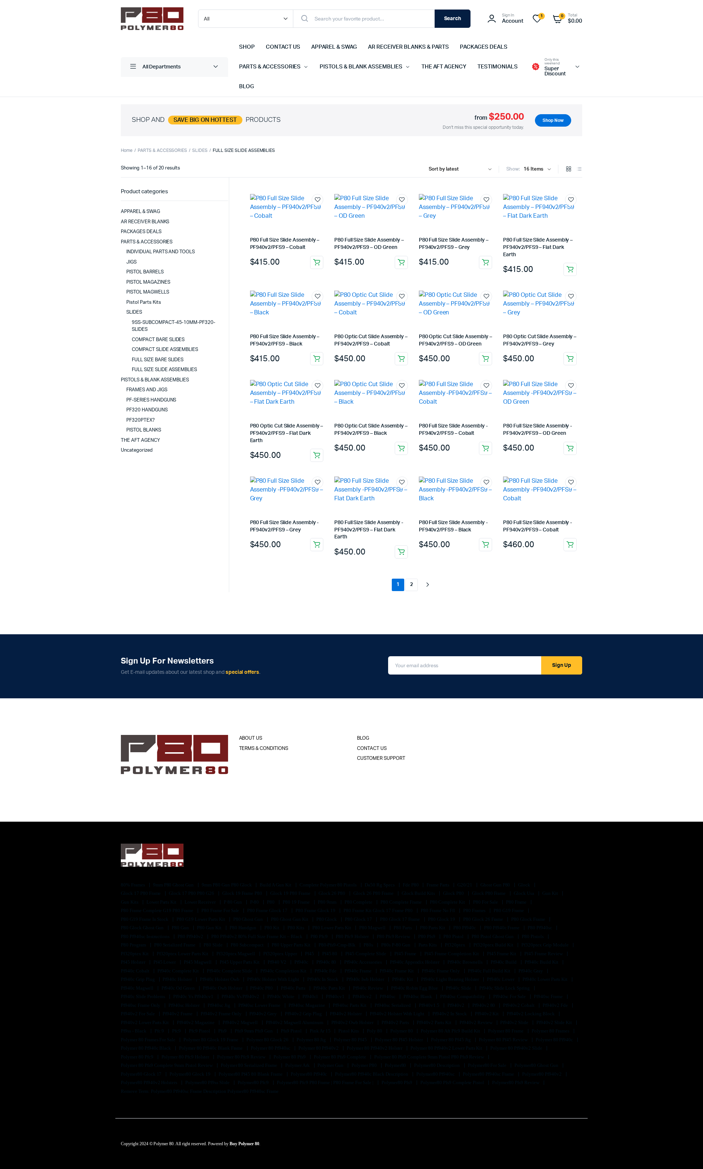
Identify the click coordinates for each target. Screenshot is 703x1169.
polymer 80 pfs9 (290, 1057)
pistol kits (349, 1031)
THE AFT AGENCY (444, 67)
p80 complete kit (448, 902)
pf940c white (281, 996)
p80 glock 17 (359, 919)
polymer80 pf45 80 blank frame (251, 1074)
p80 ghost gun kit (290, 919)
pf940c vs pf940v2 (241, 996)
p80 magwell (373, 927)
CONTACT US (283, 47)
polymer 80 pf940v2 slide (516, 1048)
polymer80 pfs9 (398, 1082)
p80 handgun (244, 927)
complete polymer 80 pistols (329, 885)
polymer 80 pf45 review (504, 1039)
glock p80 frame (489, 893)
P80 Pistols (533, 936)
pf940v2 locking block (531, 1013)
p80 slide (214, 945)
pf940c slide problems (143, 996)
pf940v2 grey (263, 1013)
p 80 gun (233, 902)
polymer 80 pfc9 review (242, 1057)
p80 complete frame (401, 902)
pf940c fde (326, 971)
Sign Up (561, 665)
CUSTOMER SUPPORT (381, 758)
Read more (401, 448)
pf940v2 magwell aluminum (295, 1022)
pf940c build (504, 962)
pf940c (301, 962)
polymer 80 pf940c (555, 1039)
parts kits (428, 945)
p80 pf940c (465, 927)
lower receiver (201, 902)
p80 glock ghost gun (143, 927)
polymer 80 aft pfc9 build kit (451, 1031)
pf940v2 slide (514, 1022)
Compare (321, 213)
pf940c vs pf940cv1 (193, 996)
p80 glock (327, 919)
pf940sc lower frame (260, 1005)
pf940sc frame (549, 996)
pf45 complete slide (366, 953)
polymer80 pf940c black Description (372, 1074)
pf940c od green (178, 988)
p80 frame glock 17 (267, 910)
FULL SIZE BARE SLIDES (157, 360)
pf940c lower (501, 979)
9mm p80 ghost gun (174, 885)
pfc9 (177, 1031)
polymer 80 (402, 1031)
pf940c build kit (542, 962)
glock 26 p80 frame (373, 893)
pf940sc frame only (141, 1005)
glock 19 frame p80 (242, 893)
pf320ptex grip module (545, 945)
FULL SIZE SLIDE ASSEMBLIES (164, 369)
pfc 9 (160, 1031)
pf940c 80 (327, 962)
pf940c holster (178, 979)
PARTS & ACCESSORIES (270, 67)
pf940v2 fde (556, 1005)
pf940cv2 (363, 996)
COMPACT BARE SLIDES (158, 339)
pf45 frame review (543, 953)
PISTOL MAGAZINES (148, 282)
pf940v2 (456, 1005)
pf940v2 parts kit (434, 1022)
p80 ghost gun (248, 919)
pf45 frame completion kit (452, 953)
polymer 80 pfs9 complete (340, 1057)
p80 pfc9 (319, 936)
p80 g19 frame (509, 910)
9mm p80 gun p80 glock (227, 885)
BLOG (246, 86)
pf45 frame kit (502, 953)
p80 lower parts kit (332, 927)
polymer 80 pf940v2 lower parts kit (446, 1048)
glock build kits (419, 893)
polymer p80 (365, 1065)
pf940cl (310, 996)
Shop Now (553, 120)
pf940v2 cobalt (519, 1005)
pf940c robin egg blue (415, 988)
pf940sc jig (219, 1005)
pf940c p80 (262, 988)
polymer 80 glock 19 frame (211, 1039)
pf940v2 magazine (196, 1022)
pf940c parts (293, 988)
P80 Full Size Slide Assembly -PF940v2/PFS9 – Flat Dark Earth (368, 529)
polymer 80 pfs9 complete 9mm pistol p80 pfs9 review (429, 1057)
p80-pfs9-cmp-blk (338, 945)
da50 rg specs (380, 885)
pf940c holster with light (273, 979)
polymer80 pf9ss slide (207, 1082)
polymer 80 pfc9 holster (185, 1057)
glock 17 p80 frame (141, 893)
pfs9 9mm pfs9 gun (254, 1031)
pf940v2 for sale (138, 1013)
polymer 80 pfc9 (138, 1057)
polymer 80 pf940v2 (319, 1048)
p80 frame (517, 902)
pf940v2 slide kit (554, 1022)
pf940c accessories (363, 962)
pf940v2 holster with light (397, 1013)
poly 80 (375, 1031)
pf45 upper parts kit (240, 962)
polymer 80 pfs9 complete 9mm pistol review (167, 1065)
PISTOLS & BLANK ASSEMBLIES (361, 67)
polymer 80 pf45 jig (451, 1039)
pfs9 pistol (292, 1031)
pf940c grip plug (138, 979)
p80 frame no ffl (438, 910)
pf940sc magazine (307, 1005)
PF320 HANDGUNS (147, 410)
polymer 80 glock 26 (267, 1039)
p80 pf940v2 (191, 936)
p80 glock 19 (442, 919)
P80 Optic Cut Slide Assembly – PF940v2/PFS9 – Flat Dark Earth (286, 433)
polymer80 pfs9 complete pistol (452, 1082)
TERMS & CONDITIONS (263, 748)
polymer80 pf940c (309, 1074)
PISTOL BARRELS (145, 272)
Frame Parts (438, 885)
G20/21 (465, 885)
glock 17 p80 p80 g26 (192, 893)
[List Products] (579, 169)
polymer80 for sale (487, 1065)
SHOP (247, 47)
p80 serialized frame (175, 945)
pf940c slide (459, 988)
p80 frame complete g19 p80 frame (157, 910)
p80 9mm (328, 902)
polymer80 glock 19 (190, 1074)
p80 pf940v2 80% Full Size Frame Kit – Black (257, 936)
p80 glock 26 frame (483, 919)
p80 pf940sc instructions (146, 936)
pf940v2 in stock (450, 1013)
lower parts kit (162, 902)
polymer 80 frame (506, 1031)
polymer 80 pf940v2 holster (375, 1048)
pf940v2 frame (178, 1013)
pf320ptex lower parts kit (183, 953)
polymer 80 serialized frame (249, 1065)
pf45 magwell (198, 962)
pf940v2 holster (346, 1013)
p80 (271, 902)
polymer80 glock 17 (142, 1074)
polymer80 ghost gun (536, 1065)
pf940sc (388, 996)
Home (127, 150)
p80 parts (403, 927)
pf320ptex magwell (236, 953)
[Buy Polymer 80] (152, 18)
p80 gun (181, 927)
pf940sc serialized (393, 1005)
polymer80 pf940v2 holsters (149, 1082)
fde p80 (411, 885)
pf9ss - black (134, 1031)
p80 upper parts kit (291, 945)
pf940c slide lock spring (505, 988)
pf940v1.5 (429, 1005)
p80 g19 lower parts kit (201, 919)
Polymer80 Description (437, 1065)
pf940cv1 (336, 996)
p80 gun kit (210, 927)
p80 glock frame (528, 919)
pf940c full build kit (490, 971)
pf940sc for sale (510, 996)
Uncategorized (137, 450)
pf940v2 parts (396, 1022)
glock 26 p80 (333, 893)
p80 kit (272, 927)
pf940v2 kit (487, 1013)
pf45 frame (406, 953)
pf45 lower (165, 962)
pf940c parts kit (329, 988)
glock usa (524, 893)
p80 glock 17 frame (400, 919)
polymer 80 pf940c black (146, 1048)
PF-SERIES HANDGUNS (151, 400)
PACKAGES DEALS (483, 47)
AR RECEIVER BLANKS (145, 222)
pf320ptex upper (280, 953)
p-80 (255, 902)
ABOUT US (251, 738)
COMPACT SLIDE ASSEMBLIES (165, 349)
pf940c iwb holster (365, 979)
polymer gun (331, 1065)
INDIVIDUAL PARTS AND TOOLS (160, 252)
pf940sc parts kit (350, 1005)
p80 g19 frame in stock (145, 919)
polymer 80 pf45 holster (399, 1039)
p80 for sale (486, 902)
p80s (369, 945)
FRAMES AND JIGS (146, 390)
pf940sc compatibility (463, 996)
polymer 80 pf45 (351, 1039)
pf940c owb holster (223, 988)
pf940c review (368, 988)
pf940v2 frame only (221, 1013)
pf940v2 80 (484, 1005)
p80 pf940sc (540, 927)
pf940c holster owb (220, 979)
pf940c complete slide (230, 971)
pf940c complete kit (178, 971)
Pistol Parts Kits (143, 302)
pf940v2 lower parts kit (145, 1022)
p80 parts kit (433, 927)
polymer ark (298, 1065)
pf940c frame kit (397, 971)
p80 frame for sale (220, 910)
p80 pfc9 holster (353, 936)
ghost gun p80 (496, 885)
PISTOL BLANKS (143, 430)
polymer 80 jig (312, 1039)
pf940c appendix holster (415, 962)
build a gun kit (276, 885)
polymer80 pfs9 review (516, 1082)
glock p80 (454, 893)
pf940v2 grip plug (304, 1013)
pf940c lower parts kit (545, 979)
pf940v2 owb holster (353, 1022)
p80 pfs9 (427, 936)
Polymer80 (396, 1065)
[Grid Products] (569, 169)
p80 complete (359, 902)
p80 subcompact (248, 945)
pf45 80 (330, 953)
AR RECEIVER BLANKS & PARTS (408, 47)
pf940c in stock (323, 979)
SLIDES (200, 150)
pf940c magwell (138, 988)
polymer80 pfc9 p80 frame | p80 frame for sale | (326, 1082)
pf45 (310, 953)
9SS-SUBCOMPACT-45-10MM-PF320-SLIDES (173, 326)
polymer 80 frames (551, 1031)
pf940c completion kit (283, 971)
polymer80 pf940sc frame (489, 1074)
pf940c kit (403, 979)
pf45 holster (133, 962)
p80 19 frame (297, 902)
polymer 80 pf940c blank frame (211, 1048)
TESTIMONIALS (497, 67)
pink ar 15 (321, 1031)
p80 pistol (454, 936)
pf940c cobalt (135, 971)
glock (524, 885)
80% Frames (133, 885)
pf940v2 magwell (241, 1022)
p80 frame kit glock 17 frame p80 (378, 910)
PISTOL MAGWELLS (147, 292)
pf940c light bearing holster (450, 979)
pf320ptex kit (135, 953)
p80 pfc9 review (394, 936)
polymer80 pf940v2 (542, 1074)
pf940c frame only (441, 971)
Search (452, 18)
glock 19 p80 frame (290, 893)
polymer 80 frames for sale (148, 1039)
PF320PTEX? (140, 420)
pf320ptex (455, 945)
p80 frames (475, 910)
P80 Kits (296, 927)
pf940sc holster (184, 1005)
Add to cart (316, 262)
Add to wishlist (317, 200)
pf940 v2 (277, 962)
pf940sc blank (418, 996)
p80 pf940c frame (502, 927)
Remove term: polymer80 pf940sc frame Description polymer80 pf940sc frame (200, 1091)
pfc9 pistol (200, 1031)
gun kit (550, 893)
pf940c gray (531, 971)
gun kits (130, 902)
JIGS (131, 262)
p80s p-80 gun (396, 945)
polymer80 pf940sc (435, 1074)
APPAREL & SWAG (334, 47)
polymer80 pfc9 (254, 1082)
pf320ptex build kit (493, 945)
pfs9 (223, 1031)
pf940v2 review (477, 1022)
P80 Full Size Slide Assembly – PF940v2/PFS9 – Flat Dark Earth (538, 247)
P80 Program (134, 945)
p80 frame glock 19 (315, 910)
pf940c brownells (465, 962)
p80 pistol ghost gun (493, 936)
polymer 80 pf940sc (271, 1048)
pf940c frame (359, 971)
